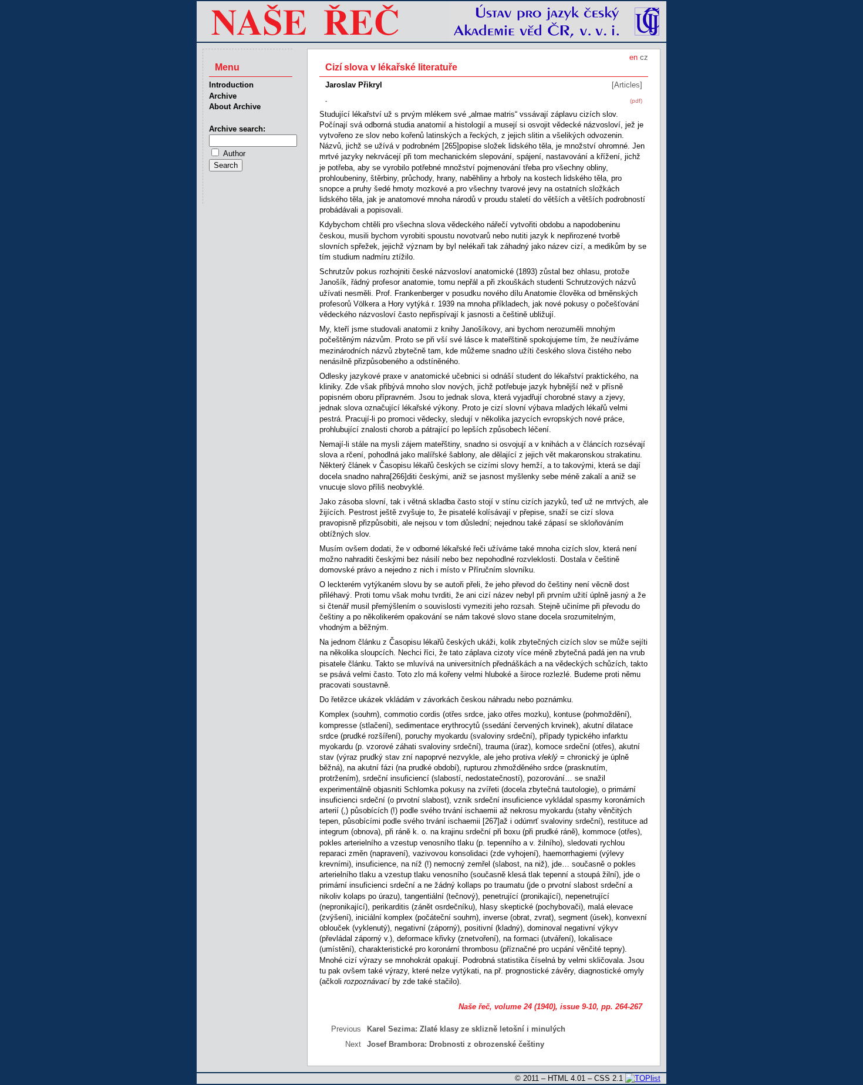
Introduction (231, 84)
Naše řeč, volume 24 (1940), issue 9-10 (527, 1006)
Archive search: (237, 128)
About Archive (235, 106)
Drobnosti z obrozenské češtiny (486, 1044)
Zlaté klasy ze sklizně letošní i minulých (492, 1029)
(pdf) (636, 100)
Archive (223, 96)
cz (644, 57)
